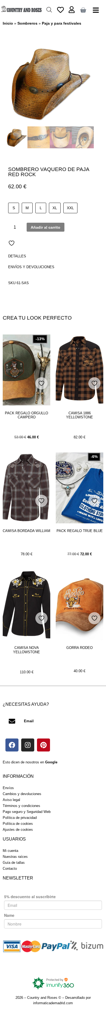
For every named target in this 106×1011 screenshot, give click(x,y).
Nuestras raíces (15, 857)
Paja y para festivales (61, 23)
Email (29, 721)
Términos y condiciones (21, 806)
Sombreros (27, 23)
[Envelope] (11, 721)
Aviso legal (11, 800)
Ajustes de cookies (18, 830)
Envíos (8, 788)
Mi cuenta (10, 851)
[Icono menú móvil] (95, 10)
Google (51, 762)
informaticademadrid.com (53, 1003)
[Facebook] (11, 744)
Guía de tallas (14, 863)
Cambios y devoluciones (22, 794)
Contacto (10, 868)
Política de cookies (18, 824)
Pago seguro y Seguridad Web (27, 812)
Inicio (8, 23)
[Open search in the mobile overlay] (49, 9)
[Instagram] (27, 744)
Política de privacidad (20, 818)
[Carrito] (83, 10)
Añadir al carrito (45, 227)
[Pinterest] (43, 744)
